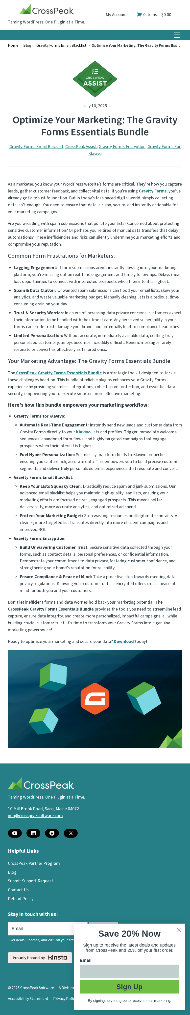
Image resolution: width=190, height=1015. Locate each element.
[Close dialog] (178, 930)
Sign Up (129, 987)
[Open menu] (177, 35)
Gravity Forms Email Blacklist (61, 45)
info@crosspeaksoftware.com (35, 816)
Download (124, 641)
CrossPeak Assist (81, 147)
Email (86, 960)
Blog (27, 45)
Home (13, 45)
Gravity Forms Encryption (122, 147)
